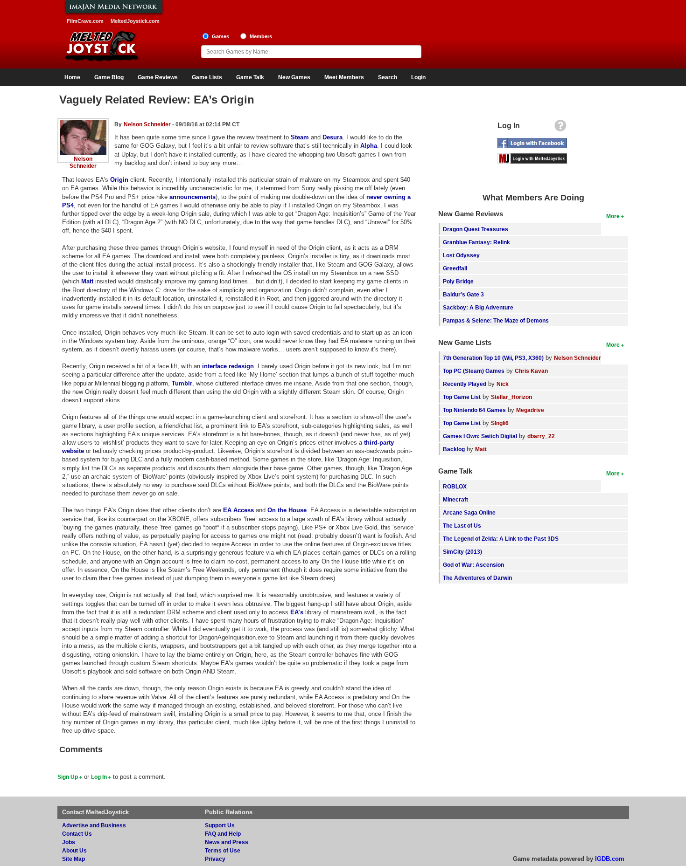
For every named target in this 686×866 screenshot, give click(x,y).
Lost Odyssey (461, 255)
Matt (87, 281)
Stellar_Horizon (511, 397)
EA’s (296, 612)
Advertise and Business (94, 825)
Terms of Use (222, 850)
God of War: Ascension (473, 565)
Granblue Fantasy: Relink (476, 242)
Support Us (220, 825)
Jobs (68, 842)
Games (220, 36)
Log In (99, 777)
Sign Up (67, 777)
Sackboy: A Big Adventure (478, 307)
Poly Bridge (458, 281)
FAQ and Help (223, 834)
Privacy (215, 859)
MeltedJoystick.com (135, 21)
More (613, 216)
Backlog (454, 449)
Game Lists (207, 77)
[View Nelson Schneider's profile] (83, 123)
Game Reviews (158, 77)
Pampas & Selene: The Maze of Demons (496, 320)
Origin (119, 179)
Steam (300, 137)
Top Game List (462, 397)
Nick (503, 384)
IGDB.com (609, 858)
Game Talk (250, 77)
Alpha (368, 145)
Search (387, 77)
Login (418, 77)
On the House (287, 510)
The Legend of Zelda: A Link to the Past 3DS (501, 539)
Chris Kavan (531, 371)
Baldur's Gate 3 (463, 294)
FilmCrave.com (85, 21)
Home (72, 77)
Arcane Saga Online (469, 512)
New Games (294, 77)
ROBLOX (455, 486)
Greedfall (455, 268)
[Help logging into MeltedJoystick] (560, 127)
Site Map (73, 859)
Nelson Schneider (147, 124)
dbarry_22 (541, 436)
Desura (332, 137)
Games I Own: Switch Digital (480, 436)
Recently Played (464, 384)
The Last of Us (462, 525)
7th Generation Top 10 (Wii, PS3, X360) (493, 358)
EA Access (238, 510)
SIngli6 (500, 423)
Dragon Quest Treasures (475, 229)
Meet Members (344, 77)
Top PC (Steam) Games (473, 371)
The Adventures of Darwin (477, 578)
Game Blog (109, 77)
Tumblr (182, 383)
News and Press (226, 842)
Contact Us (77, 834)
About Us (74, 850)
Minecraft (455, 499)
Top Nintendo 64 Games (474, 410)
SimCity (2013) (462, 552)
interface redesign (228, 366)
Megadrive (530, 410)
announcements (192, 196)
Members (261, 36)
